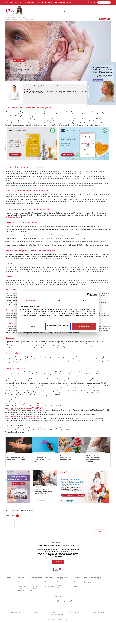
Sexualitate (59, 587)
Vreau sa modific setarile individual (58, 325)
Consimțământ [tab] (31, 300)
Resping (32, 326)
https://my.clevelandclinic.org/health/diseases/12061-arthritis (24, 404)
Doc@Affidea (9, 581)
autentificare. (29, 510)
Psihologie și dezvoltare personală (62, 584)
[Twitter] (58, 601)
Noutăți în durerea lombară (95, 453)
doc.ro (7, 17)
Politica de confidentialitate (98, 612)
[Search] (109, 2)
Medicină (10, 453)
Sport (31, 590)
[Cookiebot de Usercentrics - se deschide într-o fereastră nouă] (89, 294)
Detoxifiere (32, 581)
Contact (35, 612)
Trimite (100, 531)
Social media (58, 596)
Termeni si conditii (15, 612)
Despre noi (53, 612)
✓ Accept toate (84, 326)
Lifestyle (105, 11)
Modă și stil (47, 581)
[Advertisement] (32, 143)
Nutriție (31, 583)
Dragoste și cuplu (61, 581)
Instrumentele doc (62, 2)
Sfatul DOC (20, 588)
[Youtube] (71, 601)
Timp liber (76, 583)
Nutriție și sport (66, 11)
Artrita (7, 119)
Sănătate (53, 11)
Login (92, 2)
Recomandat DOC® (74, 612)
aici (33, 393)
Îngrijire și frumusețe (49, 586)
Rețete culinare (33, 588)
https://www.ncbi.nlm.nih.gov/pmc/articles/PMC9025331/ (23, 408)
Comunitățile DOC (44, 2)
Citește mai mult (12, 464)
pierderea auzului (11, 217)
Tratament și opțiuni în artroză (44, 453)
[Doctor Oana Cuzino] (14, 11)
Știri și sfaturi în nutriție (35, 592)
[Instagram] (51, 601)
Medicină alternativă (67, 453)
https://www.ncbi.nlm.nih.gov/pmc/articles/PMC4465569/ (23, 416)
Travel (75, 586)
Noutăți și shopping (49, 583)
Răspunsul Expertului (10, 583)
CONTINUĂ (58, 562)
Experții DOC (42, 11)
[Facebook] (45, 601)
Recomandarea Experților (93, 578)
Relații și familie (93, 11)
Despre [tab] (85, 300)
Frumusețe (80, 11)
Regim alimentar (33, 586)
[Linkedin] (65, 601)
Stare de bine (77, 581)
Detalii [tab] (58, 300)
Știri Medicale (22, 17)
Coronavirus (21, 581)
